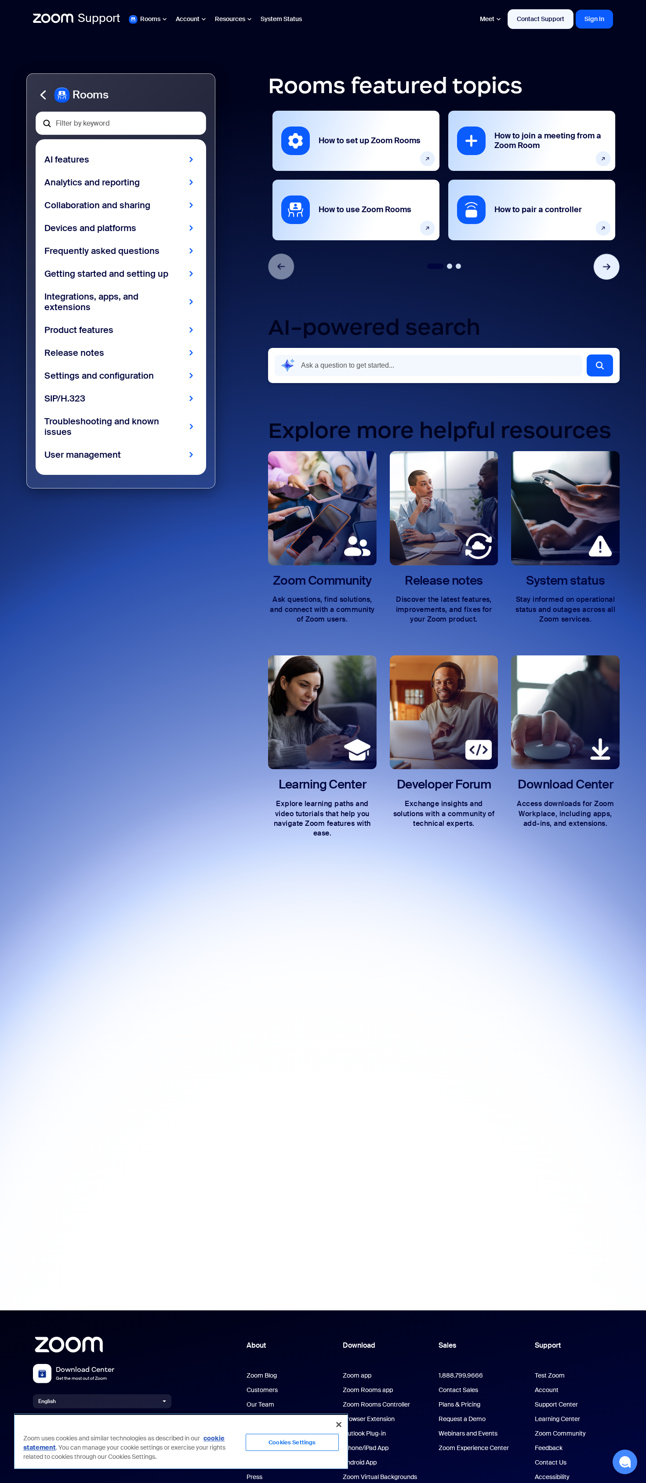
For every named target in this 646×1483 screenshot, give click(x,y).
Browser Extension (369, 1419)
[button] (121, 95)
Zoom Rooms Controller (376, 1404)
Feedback (549, 1448)
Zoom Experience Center (474, 1448)
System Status (281, 19)
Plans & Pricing (459, 1404)
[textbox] (121, 123)
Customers (262, 1390)
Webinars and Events (468, 1433)
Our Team (260, 1404)
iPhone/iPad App (365, 1448)
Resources (230, 19)
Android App (360, 1462)
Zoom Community (560, 1433)
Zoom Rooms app (368, 1390)
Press (254, 1477)
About (256, 1345)
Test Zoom (550, 1375)
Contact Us (550, 1462)
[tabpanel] (356, 175)
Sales (447, 1345)
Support (548, 1345)
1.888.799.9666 (461, 1375)
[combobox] (428, 365)
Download (359, 1345)
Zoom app (357, 1375)
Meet (487, 19)
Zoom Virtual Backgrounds (380, 1477)
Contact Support (540, 19)
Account (188, 19)
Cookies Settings (292, 1442)
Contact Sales (458, 1390)
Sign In (594, 19)
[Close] (338, 1424)
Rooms (150, 19)
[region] (181, 1441)
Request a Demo (462, 1419)
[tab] (435, 266)
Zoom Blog (262, 1375)
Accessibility (552, 1477)
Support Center (556, 1404)
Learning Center (557, 1419)
